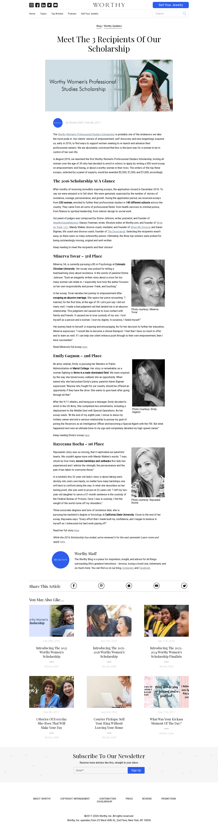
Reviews (147, 798)
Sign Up (136, 770)
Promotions (168, 798)
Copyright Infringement (75, 798)
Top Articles (57, 13)
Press (129, 798)
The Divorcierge (116, 231)
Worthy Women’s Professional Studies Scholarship (86, 134)
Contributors (107, 798)
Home (32, 13)
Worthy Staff (76, 122)
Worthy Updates (113, 26)
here (84, 346)
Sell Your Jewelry (171, 5)
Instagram (127, 568)
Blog (98, 26)
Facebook (144, 568)
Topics (43, 13)
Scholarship (104, 801)
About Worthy (42, 798)
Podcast (72, 13)
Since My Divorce (140, 227)
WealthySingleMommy (65, 222)
